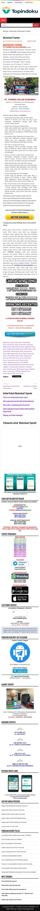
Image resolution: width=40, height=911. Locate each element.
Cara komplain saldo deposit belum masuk (14, 868)
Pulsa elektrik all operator (9, 881)
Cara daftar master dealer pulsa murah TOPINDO (16, 835)
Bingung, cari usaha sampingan (13, 415)
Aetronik (23, 371)
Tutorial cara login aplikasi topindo (11, 856)
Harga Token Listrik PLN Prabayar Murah (13, 818)
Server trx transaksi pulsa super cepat (15, 397)
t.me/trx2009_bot (20, 569)
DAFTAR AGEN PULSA (16, 326)
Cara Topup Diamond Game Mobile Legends (14, 860)
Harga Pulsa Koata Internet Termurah (12, 810)
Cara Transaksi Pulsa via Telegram (11, 839)
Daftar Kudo (6, 342)
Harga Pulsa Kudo (20, 344)
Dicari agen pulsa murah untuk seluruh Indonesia (18, 401)
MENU (3, 20)
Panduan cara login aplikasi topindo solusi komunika (16, 864)
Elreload (18, 371)
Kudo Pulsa (10, 344)
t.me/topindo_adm (20, 617)
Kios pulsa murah (18, 358)
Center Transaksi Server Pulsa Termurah (13, 851)
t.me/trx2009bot (20, 567)
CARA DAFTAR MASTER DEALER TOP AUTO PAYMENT (18, 872)
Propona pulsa (11, 369)
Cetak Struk (29, 2)
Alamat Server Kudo (17, 351)
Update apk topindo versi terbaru (11, 899)
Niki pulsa (22, 367)
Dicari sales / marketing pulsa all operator (16, 405)
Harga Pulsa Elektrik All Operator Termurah (14, 806)
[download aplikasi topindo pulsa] (20, 593)
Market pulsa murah (14, 362)
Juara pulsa (19, 373)
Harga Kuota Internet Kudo (15, 349)
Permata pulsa (13, 367)
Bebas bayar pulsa (22, 369)
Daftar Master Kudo (18, 347)
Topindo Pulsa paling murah (25, 909)
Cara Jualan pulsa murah (15, 355)
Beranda (5, 31)
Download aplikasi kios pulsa (16, 364)
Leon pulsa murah (13, 360)
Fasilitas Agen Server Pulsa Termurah (12, 847)
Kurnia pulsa (11, 371)
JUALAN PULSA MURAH (24, 328)
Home (3, 2)
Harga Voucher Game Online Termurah (13, 814)
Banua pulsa (11, 373)
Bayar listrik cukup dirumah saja (10, 885)
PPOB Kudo (28, 349)
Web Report (19, 2)
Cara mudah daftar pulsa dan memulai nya (13, 889)
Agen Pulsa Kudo (16, 342)
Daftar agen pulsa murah (14, 353)
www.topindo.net (25, 111)
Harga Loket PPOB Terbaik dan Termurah (14, 822)
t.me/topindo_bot (24, 664)
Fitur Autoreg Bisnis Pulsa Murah (11, 843)
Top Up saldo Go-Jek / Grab (9, 826)
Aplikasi (9, 2)
